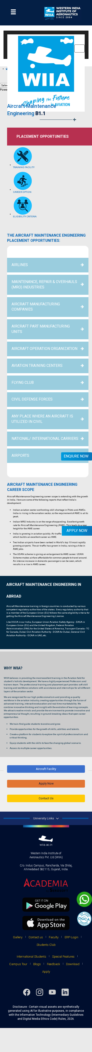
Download (72, 964)
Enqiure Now (76, 456)
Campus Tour (18, 964)
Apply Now (46, 783)
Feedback (53, 964)
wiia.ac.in (46, 844)
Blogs (37, 964)
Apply (46, 971)
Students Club (46, 945)
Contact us (36, 937)
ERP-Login (71, 937)
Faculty (54, 937)
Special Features (63, 956)
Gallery (17, 937)
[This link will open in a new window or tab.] (46, 885)
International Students (31, 956)
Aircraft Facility (46, 769)
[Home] (49, 12)
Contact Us (46, 798)
